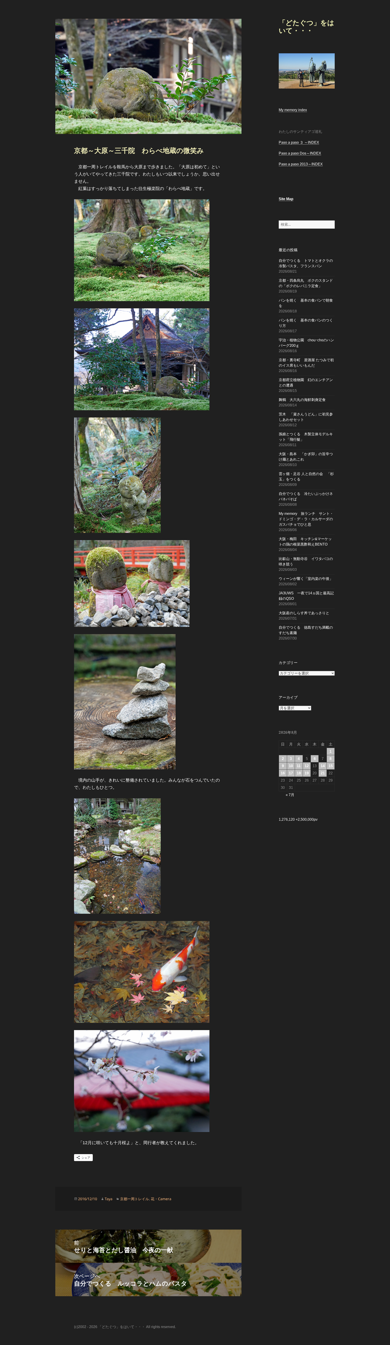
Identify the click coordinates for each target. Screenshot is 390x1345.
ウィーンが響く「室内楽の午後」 (306, 579)
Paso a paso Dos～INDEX (300, 153)
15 (331, 766)
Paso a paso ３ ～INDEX (299, 142)
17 (291, 773)
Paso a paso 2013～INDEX (301, 164)
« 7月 (290, 795)
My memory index (293, 110)
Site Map (286, 199)
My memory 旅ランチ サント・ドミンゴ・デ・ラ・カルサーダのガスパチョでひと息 (306, 519)
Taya (108, 1198)
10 (291, 766)
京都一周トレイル (134, 1198)
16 (283, 773)
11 (299, 766)
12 (307, 766)
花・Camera (161, 1198)
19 (307, 773)
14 (323, 766)
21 (323, 773)
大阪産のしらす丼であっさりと (304, 613)
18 (299, 773)
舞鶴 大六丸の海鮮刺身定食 (302, 400)
